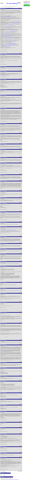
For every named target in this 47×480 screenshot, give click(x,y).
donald (3, 144)
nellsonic (3, 134)
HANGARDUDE (3, 458)
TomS (2, 90)
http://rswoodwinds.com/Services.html (8, 38)
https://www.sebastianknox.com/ (11, 29)
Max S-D (3, 345)
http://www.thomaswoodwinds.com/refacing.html (11, 43)
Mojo (2, 393)
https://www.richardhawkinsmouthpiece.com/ (9, 24)
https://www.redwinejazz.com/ (10, 37)
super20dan (3, 249)
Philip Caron (3, 262)
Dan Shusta (3, 67)
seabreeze (3, 428)
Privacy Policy (11, 479)
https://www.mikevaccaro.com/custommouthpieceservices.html (11, 44)
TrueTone (3, 198)
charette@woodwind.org (16, 479)
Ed (2, 363)
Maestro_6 (3, 158)
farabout (3, 254)
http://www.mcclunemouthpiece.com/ (6, 34)
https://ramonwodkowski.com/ (8, 46)
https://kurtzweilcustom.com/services (13, 31)
